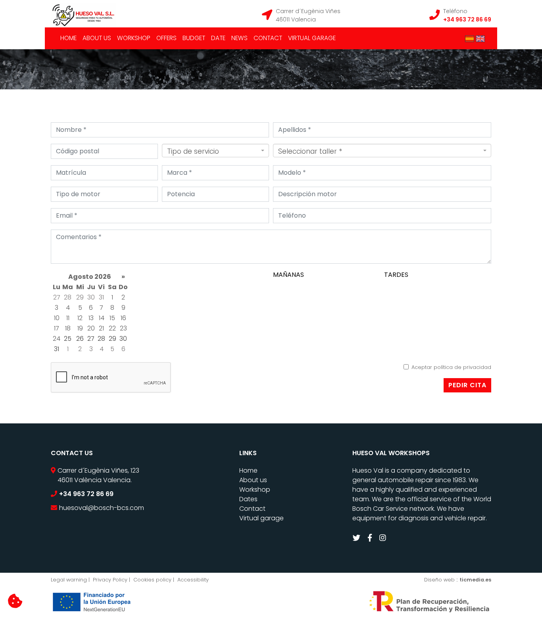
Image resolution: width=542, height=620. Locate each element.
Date (218, 38)
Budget (194, 38)
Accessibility (193, 579)
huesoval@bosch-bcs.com (101, 507)
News (239, 38)
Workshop (133, 38)
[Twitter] (357, 538)
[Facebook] (370, 538)
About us (97, 38)
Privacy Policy (110, 579)
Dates (248, 499)
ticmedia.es (475, 579)
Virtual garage (312, 38)
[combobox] (215, 150)
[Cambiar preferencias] (15, 601)
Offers (166, 38)
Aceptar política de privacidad (451, 367)
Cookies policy (152, 579)
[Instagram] (383, 538)
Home (68, 38)
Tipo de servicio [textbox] (193, 151)
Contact (268, 38)
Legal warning (69, 579)
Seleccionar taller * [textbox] (310, 151)
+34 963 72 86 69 (467, 19)
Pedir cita (467, 385)
